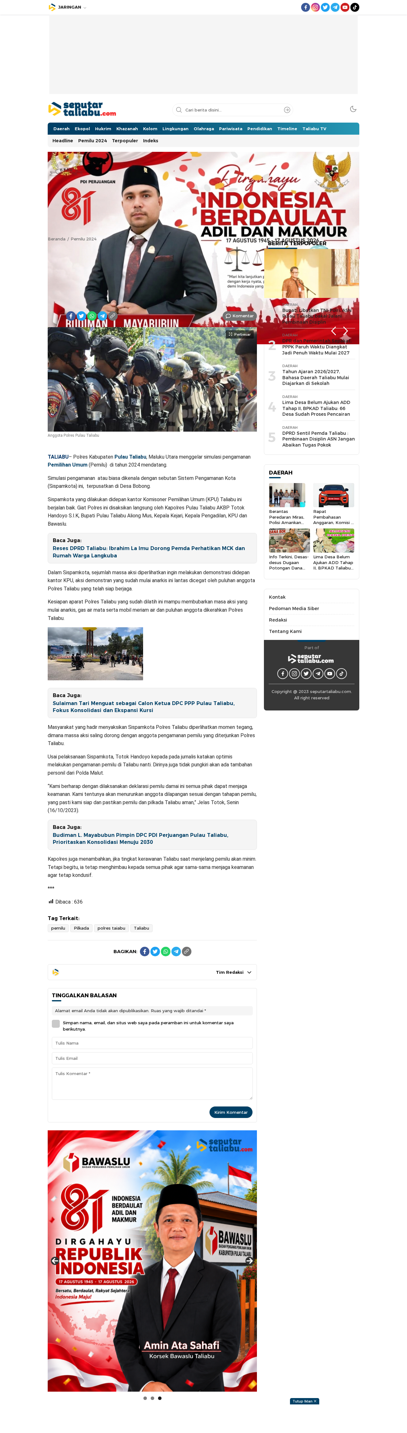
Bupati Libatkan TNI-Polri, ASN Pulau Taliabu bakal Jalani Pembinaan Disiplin (317, 316)
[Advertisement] (203, 59)
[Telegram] (102, 316)
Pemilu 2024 (83, 238)
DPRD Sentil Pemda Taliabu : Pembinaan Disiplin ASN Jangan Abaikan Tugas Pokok (318, 439)
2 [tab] (152, 1398)
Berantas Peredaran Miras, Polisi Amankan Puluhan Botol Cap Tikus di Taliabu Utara (288, 525)
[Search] (287, 110)
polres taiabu (111, 928)
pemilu (58, 928)
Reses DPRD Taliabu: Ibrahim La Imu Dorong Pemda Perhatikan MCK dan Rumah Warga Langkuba (149, 551)
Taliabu (141, 928)
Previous (333, 331)
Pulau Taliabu (130, 457)
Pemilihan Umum (67, 465)
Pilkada (81, 928)
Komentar (243, 315)
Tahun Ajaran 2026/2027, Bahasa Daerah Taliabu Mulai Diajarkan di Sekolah (315, 377)
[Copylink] (113, 316)
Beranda (57, 238)
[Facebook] (71, 316)
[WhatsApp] (92, 316)
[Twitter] (81, 316)
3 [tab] (160, 1398)
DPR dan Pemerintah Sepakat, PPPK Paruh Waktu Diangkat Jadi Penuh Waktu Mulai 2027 (317, 346)
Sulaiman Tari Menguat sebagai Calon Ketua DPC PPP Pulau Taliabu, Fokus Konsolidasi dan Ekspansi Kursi (144, 706)
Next (345, 331)
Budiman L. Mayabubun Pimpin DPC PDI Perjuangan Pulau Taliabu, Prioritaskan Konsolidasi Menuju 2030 (140, 838)
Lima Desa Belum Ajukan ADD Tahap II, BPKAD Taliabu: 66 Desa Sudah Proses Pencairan (316, 408)
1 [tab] (145, 1398)
